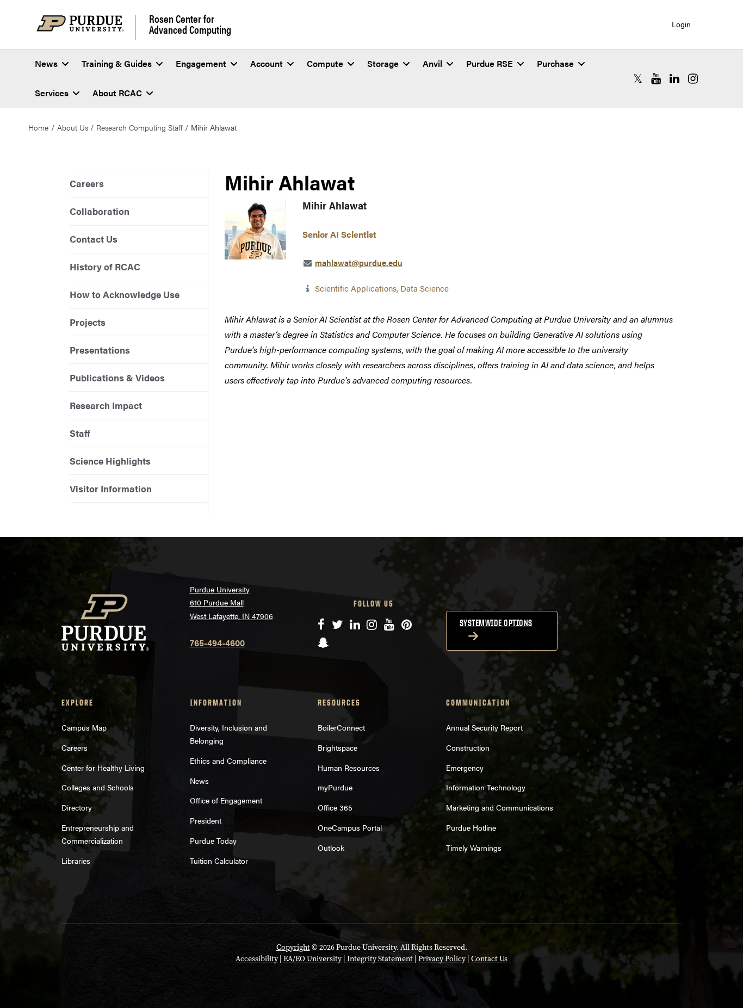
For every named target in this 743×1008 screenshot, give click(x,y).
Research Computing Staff (139, 127)
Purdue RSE (489, 63)
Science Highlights (110, 460)
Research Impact (106, 405)
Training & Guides (117, 63)
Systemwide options (496, 622)
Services (52, 92)
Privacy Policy (442, 959)
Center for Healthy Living (103, 767)
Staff (80, 433)
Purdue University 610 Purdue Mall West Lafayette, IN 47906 (231, 602)
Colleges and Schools (97, 787)
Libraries (75, 860)
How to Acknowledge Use (124, 294)
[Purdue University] (85, 27)
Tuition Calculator (219, 860)
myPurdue (335, 787)
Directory (76, 807)
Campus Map (84, 727)
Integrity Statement (380, 959)
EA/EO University (312, 959)
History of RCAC (105, 266)
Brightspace (337, 747)
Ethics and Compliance (228, 760)
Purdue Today (213, 840)
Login (681, 24)
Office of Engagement (226, 800)
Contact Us (93, 238)
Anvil (432, 63)
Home (38, 127)
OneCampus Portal (350, 827)
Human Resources (349, 767)
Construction (468, 747)
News (46, 63)
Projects (88, 322)
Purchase (555, 63)
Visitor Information (111, 488)
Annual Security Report (484, 727)
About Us (72, 127)
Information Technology (485, 787)
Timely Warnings (473, 847)
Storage (383, 63)
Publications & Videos (117, 377)
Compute (325, 63)
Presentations (100, 349)
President (205, 820)
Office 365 (335, 807)
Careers (87, 183)
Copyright (293, 947)
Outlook (331, 847)
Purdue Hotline (471, 827)
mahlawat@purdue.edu (359, 262)
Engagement (201, 63)
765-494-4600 (217, 642)
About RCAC (117, 92)
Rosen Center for (190, 24)
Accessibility (257, 959)
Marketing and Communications (499, 807)
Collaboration (99, 211)
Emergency (465, 767)
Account (266, 63)
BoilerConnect (341, 727)
